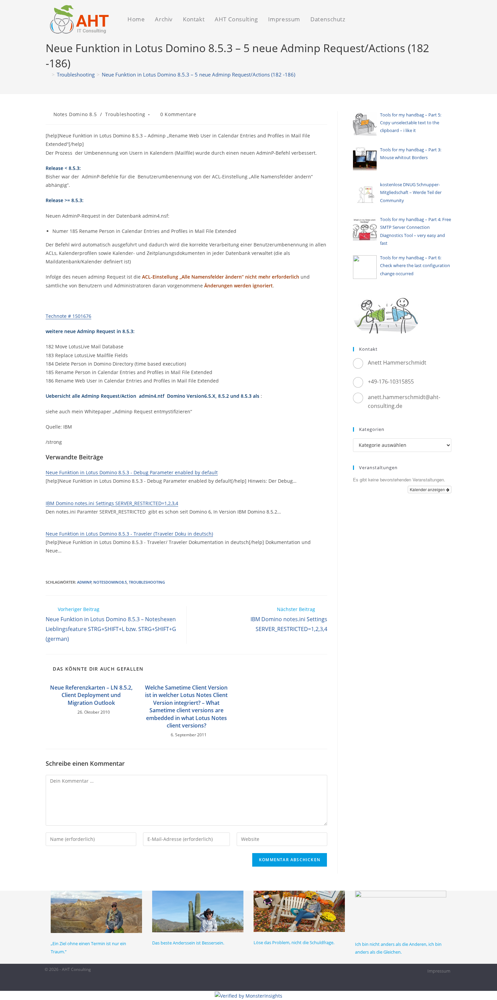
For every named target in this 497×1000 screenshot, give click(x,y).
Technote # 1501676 (68, 316)
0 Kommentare (178, 114)
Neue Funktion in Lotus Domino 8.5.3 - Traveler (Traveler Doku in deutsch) (129, 533)
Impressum (438, 971)
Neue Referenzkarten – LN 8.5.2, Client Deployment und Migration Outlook (91, 695)
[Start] (48, 74)
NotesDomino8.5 (110, 582)
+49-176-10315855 (391, 381)
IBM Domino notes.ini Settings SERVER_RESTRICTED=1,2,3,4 (112, 503)
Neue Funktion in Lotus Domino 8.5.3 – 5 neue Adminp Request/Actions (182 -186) (198, 74)
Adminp (84, 582)
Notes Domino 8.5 (75, 114)
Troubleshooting (125, 114)
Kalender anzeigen (428, 489)
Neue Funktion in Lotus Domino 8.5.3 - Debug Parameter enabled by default (132, 472)
